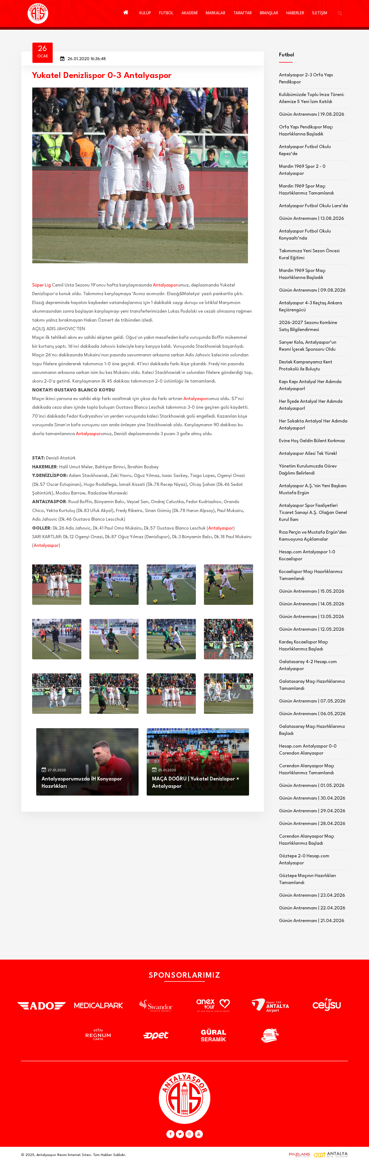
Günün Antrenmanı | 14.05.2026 (311, 604)
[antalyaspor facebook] (170, 1134)
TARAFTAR (242, 13)
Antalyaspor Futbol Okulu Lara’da (313, 206)
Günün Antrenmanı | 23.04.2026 (312, 895)
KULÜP (145, 13)
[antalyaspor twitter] (180, 1134)
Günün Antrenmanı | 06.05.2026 (312, 714)
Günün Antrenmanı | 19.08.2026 (311, 114)
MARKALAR (215, 13)
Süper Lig (41, 285)
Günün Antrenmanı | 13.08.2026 (311, 218)
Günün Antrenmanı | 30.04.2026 (312, 798)
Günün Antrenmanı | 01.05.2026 (311, 785)
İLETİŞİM (319, 13)
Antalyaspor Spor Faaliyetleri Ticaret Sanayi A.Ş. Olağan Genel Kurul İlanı (313, 512)
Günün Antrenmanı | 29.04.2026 (312, 811)
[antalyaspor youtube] (199, 1134)
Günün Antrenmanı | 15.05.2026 (311, 591)
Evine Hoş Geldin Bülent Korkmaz (312, 441)
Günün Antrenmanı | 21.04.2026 (311, 921)
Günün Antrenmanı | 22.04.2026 (312, 908)
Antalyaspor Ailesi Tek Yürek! (308, 453)
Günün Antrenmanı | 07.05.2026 (312, 701)
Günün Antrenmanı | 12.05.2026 (311, 629)
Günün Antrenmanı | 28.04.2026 (312, 823)
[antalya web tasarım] (298, 1155)
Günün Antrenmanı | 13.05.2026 (311, 617)
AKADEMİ (190, 13)
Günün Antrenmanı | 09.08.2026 (312, 290)
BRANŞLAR (269, 13)
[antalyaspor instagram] (189, 1134)
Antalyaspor (165, 285)
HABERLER (295, 13)
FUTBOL (166, 13)
